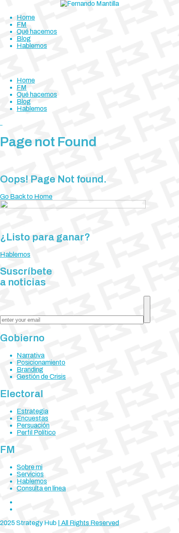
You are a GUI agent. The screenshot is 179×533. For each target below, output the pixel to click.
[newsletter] (147, 309)
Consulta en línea (41, 488)
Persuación (33, 425)
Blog (24, 38)
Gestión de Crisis (41, 376)
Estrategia (32, 411)
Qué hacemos (37, 31)
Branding (30, 369)
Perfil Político (36, 432)
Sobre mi (29, 466)
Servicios (30, 474)
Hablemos (32, 45)
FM (22, 24)
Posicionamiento (41, 362)
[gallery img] (0, 122)
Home (26, 17)
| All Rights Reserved (88, 522)
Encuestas (32, 418)
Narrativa (31, 355)
